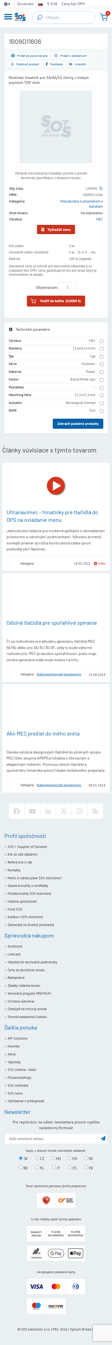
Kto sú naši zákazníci (23, 854)
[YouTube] (32, 811)
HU (58, 1158)
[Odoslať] (103, 1138)
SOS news (15, 1093)
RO (25, 1167)
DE (90, 1158)
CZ (41, 1158)
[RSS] (95, 811)
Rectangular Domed (80, 402)
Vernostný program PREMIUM (29, 993)
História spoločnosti (22, 901)
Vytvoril (75, 1329)
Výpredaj (14, 1062)
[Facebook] (16, 811)
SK (25, 1158)
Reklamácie (16, 977)
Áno (92, 410)
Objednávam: (47, 287)
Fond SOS (15, 909)
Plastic (90, 371)
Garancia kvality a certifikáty (28, 885)
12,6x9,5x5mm (84, 348)
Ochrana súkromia (21, 1001)
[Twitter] (63, 811)
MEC (99, 219)
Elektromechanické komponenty (59, 674)
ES (74, 1167)
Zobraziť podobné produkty (78, 423)
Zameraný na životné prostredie (31, 925)
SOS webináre (18, 1085)
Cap (92, 356)
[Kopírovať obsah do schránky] (101, 188)
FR (90, 1167)
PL (41, 1167)
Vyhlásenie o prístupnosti (26, 1101)
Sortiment (15, 946)
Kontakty (14, 870)
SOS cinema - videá (22, 1069)
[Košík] (104, 17)
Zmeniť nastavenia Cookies (27, 1017)
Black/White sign (82, 379)
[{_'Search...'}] (39, 17)
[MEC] (12, 564)
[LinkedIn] (48, 811)
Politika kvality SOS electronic (30, 893)
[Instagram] (79, 811)
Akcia (11, 1054)
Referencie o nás (20, 862)
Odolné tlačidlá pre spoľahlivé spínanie (52, 622)
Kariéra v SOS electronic (25, 917)
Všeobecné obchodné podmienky (32, 962)
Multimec (88, 363)
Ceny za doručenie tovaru (26, 970)
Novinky (14, 1046)
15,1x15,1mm (84, 395)
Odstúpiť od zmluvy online (27, 1009)
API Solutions (17, 1038)
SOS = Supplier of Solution (27, 846)
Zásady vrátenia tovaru (24, 985)
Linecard (14, 954)
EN (74, 1158)
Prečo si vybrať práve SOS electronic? (35, 878)
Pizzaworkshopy (19, 1077)
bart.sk (90, 1329)
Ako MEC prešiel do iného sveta (43, 733)
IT (58, 1167)
